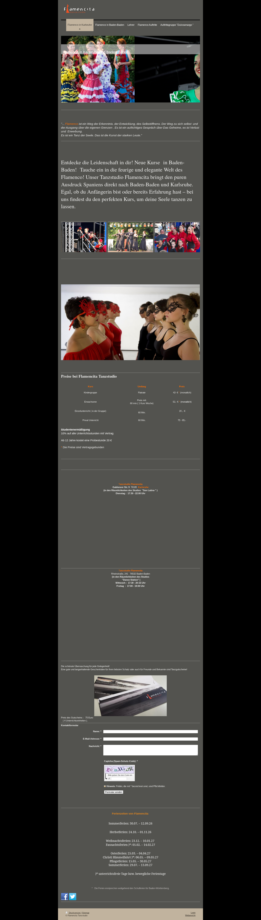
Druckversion (74, 913)
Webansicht (190, 915)
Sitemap (85, 913)
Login (193, 913)
